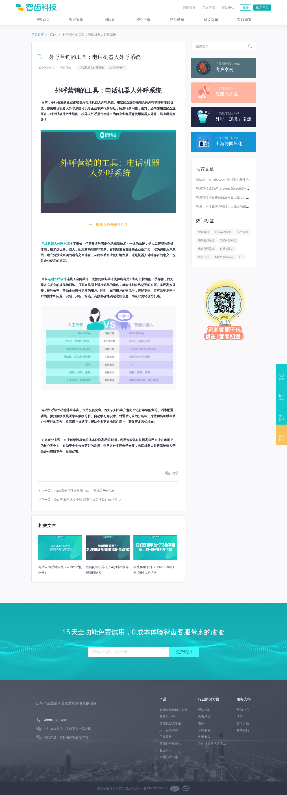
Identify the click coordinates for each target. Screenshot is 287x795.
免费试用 (184, 652)
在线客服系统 (206, 240)
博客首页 (37, 34)
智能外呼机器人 (224, 257)
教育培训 (204, 716)
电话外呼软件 (117, 67)
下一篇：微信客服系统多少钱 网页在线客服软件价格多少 (81, 499)
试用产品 (262, 7)
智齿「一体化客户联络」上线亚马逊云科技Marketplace (235, 206)
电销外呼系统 (228, 240)
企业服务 (204, 730)
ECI (241, 257)
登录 (245, 8)
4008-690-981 (55, 720)
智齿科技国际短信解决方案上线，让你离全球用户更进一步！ (238, 197)
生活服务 (204, 737)
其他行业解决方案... (212, 743)
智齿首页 (189, 7)
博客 (240, 716)
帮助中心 (228, 7)
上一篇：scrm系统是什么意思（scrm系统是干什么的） (79, 490)
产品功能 (208, 7)
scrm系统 (242, 232)
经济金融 (204, 710)
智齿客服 (203, 232)
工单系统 (165, 737)
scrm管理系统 (223, 232)
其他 (53, 34)
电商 (201, 723)
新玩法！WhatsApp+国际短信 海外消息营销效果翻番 (233, 179)
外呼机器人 (226, 248)
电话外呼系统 (206, 248)
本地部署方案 (168, 757)
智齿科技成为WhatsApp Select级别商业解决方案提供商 (235, 188)
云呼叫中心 (167, 716)
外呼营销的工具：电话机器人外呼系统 (89, 34)
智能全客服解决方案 (173, 710)
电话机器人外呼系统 (92, 67)
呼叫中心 (203, 257)
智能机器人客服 (170, 723)
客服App (165, 750)
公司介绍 (243, 723)
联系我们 (243, 730)
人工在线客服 (168, 730)
